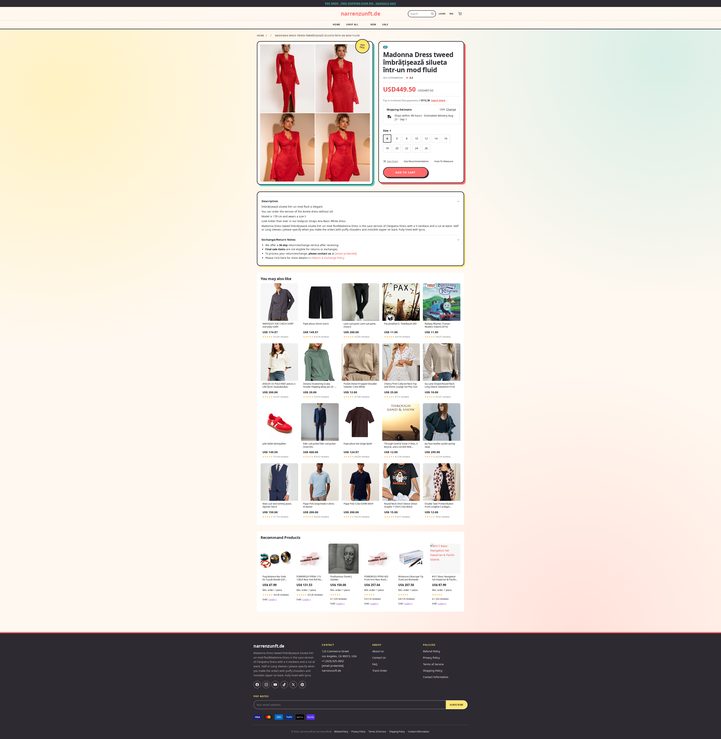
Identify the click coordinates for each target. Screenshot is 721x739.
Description (270, 201)
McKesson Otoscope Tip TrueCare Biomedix (410, 578)
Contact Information (435, 677)
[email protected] (346, 253)
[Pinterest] (302, 684)
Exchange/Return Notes (278, 239)
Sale (385, 24)
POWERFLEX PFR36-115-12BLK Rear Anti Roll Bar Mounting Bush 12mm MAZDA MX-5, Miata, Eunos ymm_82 (309, 578)
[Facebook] (257, 684)
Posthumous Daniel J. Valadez (341, 578)
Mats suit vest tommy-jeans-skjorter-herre (277, 505)
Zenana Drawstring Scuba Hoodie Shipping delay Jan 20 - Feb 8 (319, 385)
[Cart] (460, 14)
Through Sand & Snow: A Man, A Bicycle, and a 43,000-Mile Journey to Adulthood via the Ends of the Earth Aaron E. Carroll (401, 445)
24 (416, 148)
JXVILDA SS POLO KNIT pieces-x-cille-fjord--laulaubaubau (279, 385)
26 (426, 148)
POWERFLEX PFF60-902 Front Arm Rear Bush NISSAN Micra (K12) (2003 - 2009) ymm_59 (376, 578)
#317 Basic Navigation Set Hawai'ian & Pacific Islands (444, 578)
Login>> (273, 599)
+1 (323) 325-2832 (333, 661)
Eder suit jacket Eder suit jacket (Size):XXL (319, 445)
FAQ (374, 664)
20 (396, 148)
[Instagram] (266, 684)
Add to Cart (405, 172)
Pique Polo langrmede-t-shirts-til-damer (319, 505)
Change (451, 109)
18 (387, 148)
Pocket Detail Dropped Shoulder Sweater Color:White (360, 385)
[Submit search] (432, 13)
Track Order (379, 670)
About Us (378, 651)
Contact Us (379, 657)
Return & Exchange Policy (328, 258)
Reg (451, 13)
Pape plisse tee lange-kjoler (358, 443)
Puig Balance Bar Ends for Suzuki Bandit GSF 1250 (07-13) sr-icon (274, 578)
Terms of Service (433, 664)
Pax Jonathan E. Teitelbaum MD (400, 323)
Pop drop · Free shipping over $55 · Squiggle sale (360, 3)
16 (445, 138)
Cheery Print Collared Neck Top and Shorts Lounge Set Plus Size (400, 385)
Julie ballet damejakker (274, 443)
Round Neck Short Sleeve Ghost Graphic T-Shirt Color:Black (400, 505)
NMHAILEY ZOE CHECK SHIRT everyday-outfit (278, 325)
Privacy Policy (431, 657)
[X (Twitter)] (293, 684)
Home (336, 24)
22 (406, 148)
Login (442, 13)
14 (435, 138)
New (373, 24)
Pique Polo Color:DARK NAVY (358, 503)
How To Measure (443, 161)
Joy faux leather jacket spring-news (440, 445)
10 (416, 138)
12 (426, 138)
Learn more (438, 100)
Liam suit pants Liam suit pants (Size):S (360, 325)
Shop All (352, 24)
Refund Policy (431, 651)
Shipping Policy (432, 670)
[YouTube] (275, 684)
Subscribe (456, 704)
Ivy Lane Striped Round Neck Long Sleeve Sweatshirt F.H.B (440, 385)
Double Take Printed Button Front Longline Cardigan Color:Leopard (439, 505)
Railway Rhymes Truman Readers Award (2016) (437, 325)
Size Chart (392, 161)
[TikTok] (284, 684)
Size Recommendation (416, 161)
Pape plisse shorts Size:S (316, 323)
